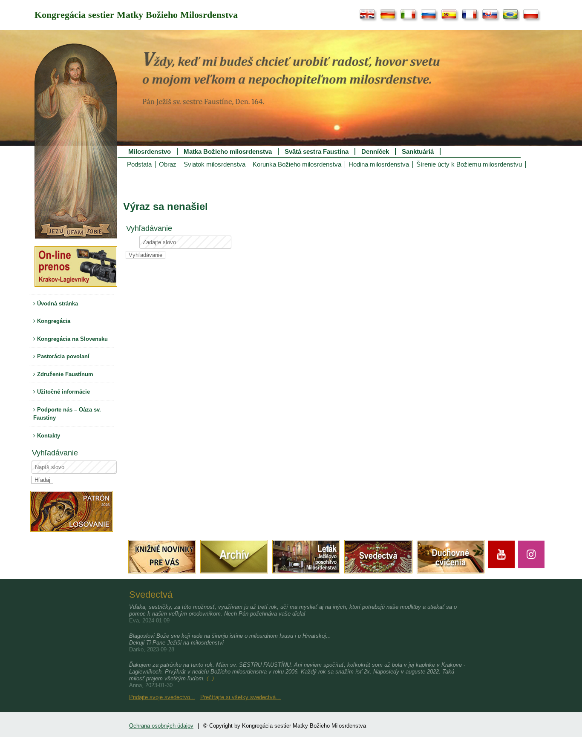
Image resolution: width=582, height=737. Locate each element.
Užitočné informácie (62, 392)
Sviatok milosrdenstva (214, 164)
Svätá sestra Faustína (317, 151)
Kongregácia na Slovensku (71, 339)
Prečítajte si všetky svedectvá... (240, 697)
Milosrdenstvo (149, 151)
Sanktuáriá (418, 151)
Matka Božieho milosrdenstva (228, 151)
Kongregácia (52, 321)
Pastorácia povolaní (62, 356)
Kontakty (47, 435)
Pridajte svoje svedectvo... (162, 697)
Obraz (167, 164)
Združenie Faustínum (64, 374)
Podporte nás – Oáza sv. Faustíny (67, 413)
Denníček (375, 151)
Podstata (139, 164)
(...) (210, 679)
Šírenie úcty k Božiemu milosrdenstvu (469, 164)
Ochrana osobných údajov (161, 726)
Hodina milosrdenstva (379, 164)
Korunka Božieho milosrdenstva (297, 164)
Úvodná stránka (56, 303)
